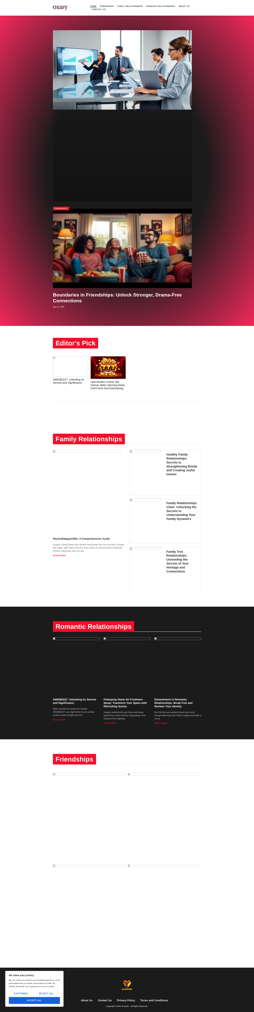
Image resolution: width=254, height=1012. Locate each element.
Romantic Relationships (160, 6)
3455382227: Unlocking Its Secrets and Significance (68, 381)
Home (93, 6)
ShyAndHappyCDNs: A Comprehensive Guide (81, 538)
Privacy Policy (126, 1000)
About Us (184, 6)
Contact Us (99, 9)
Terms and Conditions (154, 1000)
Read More (59, 555)
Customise (21, 993)
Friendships (107, 6)
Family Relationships (130, 6)
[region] (34, 989)
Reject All (46, 993)
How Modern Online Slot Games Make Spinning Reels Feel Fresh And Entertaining (108, 385)
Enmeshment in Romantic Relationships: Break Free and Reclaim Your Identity (173, 703)
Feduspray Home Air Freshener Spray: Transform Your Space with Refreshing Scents (125, 703)
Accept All (34, 1000)
